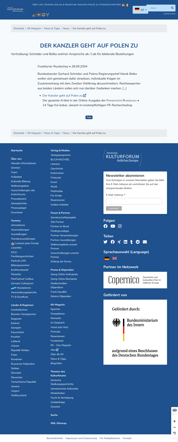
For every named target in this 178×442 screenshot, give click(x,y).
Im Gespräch (58, 322)
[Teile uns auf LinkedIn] (126, 242)
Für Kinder (56, 195)
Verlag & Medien (63, 4)
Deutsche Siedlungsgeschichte (62, 382)
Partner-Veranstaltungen (64, 235)
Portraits (55, 331)
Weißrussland (18, 395)
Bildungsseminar (20, 265)
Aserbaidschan (19, 309)
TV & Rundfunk (19, 297)
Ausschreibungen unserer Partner (65, 255)
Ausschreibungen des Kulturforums (23, 192)
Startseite (17, 150)
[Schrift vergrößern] (174, 421)
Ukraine (15, 386)
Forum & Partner (60, 213)
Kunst (54, 182)
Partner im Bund (60, 226)
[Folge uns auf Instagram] (120, 226)
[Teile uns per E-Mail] (146, 242)
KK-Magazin (58, 304)
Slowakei (16, 372)
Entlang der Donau (61, 261)
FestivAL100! (18, 260)
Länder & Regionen (22, 305)
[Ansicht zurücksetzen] (174, 433)
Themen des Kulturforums (58, 373)
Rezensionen (58, 200)
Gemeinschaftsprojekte (63, 217)
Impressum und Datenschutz (81, 438)
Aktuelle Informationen (23, 163)
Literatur (55, 164)
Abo (53, 349)
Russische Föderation (23, 364)
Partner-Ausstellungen (63, 240)
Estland (15, 323)
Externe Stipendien (61, 296)
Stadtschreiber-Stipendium (59, 285)
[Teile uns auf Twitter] (106, 242)
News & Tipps (58, 359)
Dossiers (55, 406)
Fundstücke (57, 340)
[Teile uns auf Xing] (120, 242)
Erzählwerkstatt (19, 269)
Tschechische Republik (23, 381)
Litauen (15, 345)
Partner (116, 4)
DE (142, 10)
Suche (54, 415)
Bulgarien (16, 318)
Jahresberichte (19, 203)
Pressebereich (18, 198)
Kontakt (127, 438)
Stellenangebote (20, 185)
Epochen (55, 309)
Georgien (16, 327)
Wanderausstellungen (23, 238)
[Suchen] (172, 8)
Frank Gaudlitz (59, 292)
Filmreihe (16, 274)
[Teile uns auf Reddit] (138, 242)
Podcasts (56, 177)
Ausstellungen (19, 234)
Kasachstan (17, 332)
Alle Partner (57, 222)
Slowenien (16, 377)
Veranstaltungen (20, 229)
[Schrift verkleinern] (174, 427)
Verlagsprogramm (61, 155)
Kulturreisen (57, 173)
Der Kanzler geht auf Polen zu (62, 95)
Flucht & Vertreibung (62, 397)
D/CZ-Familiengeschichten (22, 254)
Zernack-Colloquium (22, 283)
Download (16, 212)
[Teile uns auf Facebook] (113, 242)
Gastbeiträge (58, 402)
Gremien (15, 167)
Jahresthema (18, 225)
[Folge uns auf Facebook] (106, 226)
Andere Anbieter (60, 204)
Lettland (15, 341)
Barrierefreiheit (55, 438)
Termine (48, 4)
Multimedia (57, 191)
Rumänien (16, 359)
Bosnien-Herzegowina (23, 314)
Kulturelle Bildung (20, 181)
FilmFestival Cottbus (22, 279)
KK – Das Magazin (61, 345)
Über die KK (57, 354)
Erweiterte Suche (169, 14)
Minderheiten (58, 393)
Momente (56, 318)
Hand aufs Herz (59, 327)
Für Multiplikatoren (110, 438)
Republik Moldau (20, 350)
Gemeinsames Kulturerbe (64, 388)
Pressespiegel (18, 208)
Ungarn (15, 391)
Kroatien (15, 336)
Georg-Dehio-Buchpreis (64, 279)
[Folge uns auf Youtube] (114, 226)
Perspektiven (58, 313)
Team (14, 172)
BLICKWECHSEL (60, 159)
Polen (89, 117)
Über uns (37, 4)
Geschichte (57, 168)
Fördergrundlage (60, 231)
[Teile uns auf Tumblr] (132, 242)
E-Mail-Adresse (116, 195)
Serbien (15, 368)
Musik (54, 186)
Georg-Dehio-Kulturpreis (64, 274)
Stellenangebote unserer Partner (64, 246)
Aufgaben (16, 176)
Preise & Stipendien (99, 4)
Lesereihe (16, 247)
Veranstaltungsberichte (24, 292)
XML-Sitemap (58, 423)
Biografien (56, 363)
